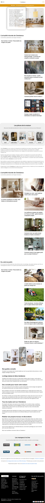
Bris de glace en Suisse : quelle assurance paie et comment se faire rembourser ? (33, 77)
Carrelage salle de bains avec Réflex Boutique (16, 461)
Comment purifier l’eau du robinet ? (33, 96)
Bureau (39, 142)
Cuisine (22, 142)
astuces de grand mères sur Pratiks (24, 424)
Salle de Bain (14, 142)
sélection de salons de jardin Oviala (29, 463)
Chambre (31, 142)
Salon (5, 142)
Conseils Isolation (18, 371)
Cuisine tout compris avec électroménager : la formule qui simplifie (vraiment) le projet (32, 56)
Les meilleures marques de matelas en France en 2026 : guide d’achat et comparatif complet (33, 214)
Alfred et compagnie (39, 458)
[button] (43, 2)
